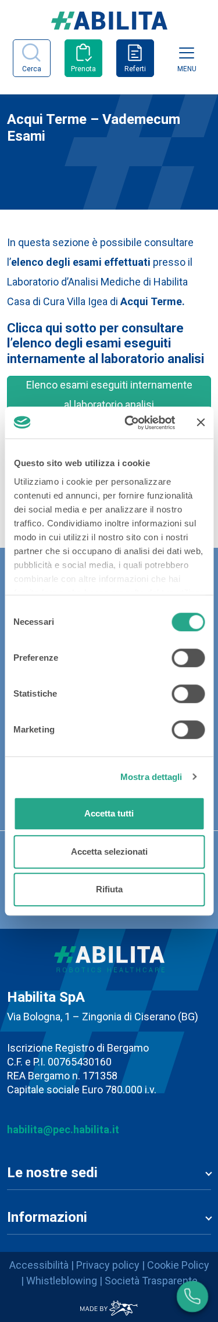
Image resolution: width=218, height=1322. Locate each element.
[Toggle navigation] (186, 52)
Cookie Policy (178, 1265)
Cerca (31, 69)
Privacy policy (108, 1265)
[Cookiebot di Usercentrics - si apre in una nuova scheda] (130, 422)
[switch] (188, 658)
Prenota (83, 69)
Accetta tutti (109, 813)
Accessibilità (39, 1265)
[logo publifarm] (109, 1308)
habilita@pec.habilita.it (63, 1129)
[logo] (109, 25)
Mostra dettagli (151, 777)
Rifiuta (109, 889)
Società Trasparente (151, 1281)
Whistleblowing (61, 1281)
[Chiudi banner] (200, 423)
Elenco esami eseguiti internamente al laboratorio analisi (109, 395)
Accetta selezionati (109, 851)
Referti (135, 69)
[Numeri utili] (192, 1296)
